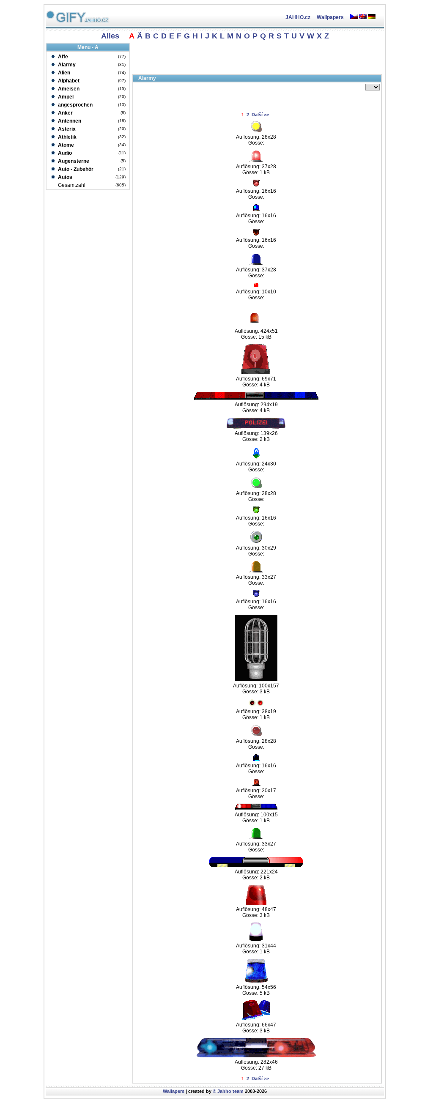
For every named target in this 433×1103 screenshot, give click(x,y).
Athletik (67, 137)
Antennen (69, 121)
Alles (110, 36)
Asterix (66, 129)
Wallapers (173, 1091)
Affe (62, 57)
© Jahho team (228, 1091)
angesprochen (75, 105)
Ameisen (68, 89)
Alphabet (68, 81)
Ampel (65, 97)
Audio (64, 153)
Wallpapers (330, 17)
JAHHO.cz (297, 17)
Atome (65, 145)
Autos (64, 177)
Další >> (260, 114)
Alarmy (66, 65)
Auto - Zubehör (75, 169)
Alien (63, 73)
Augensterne (73, 161)
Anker (65, 113)
